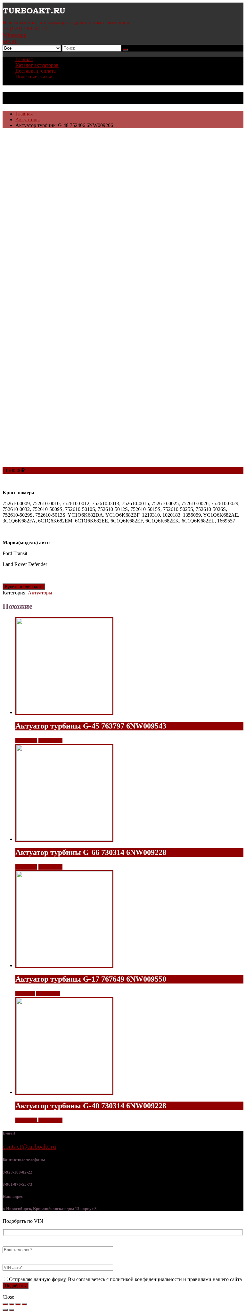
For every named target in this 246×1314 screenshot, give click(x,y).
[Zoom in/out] (24, 1304)
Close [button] (8, 1297)
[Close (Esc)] (5, 1304)
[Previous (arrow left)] (5, 1310)
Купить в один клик (24, 586)
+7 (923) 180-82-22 (25, 29)
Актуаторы (27, 119)
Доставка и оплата (35, 71)
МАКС (10, 41)
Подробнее (50, 740)
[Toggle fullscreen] (17, 1304)
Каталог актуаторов (37, 65)
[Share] (11, 1304)
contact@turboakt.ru (29, 1146)
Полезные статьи (34, 76)
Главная (24, 59)
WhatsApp (15, 35)
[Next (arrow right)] (11, 1310)
